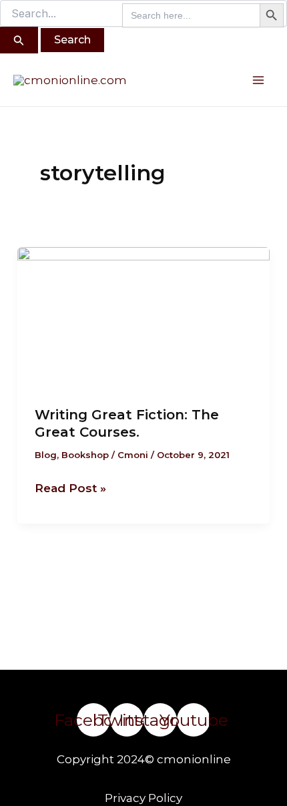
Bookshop (85, 454)
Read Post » (70, 487)
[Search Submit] (19, 40)
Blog (46, 454)
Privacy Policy (143, 798)
